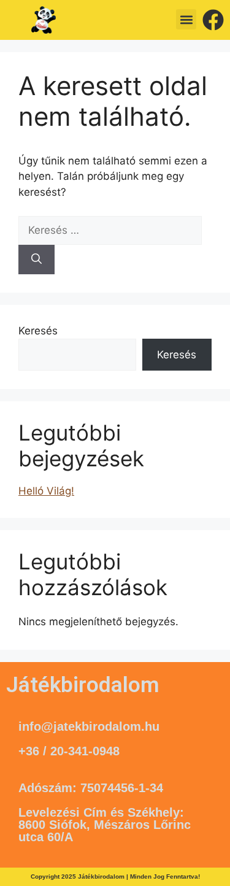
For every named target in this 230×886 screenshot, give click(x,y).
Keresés (38, 331)
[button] (186, 19)
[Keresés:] (110, 230)
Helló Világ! (46, 491)
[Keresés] (36, 259)
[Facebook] (213, 20)
